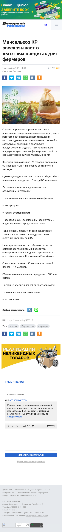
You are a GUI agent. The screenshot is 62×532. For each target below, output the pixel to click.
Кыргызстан (28, 326)
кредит (13, 326)
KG (45, 25)
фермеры (43, 326)
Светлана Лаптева (11, 71)
